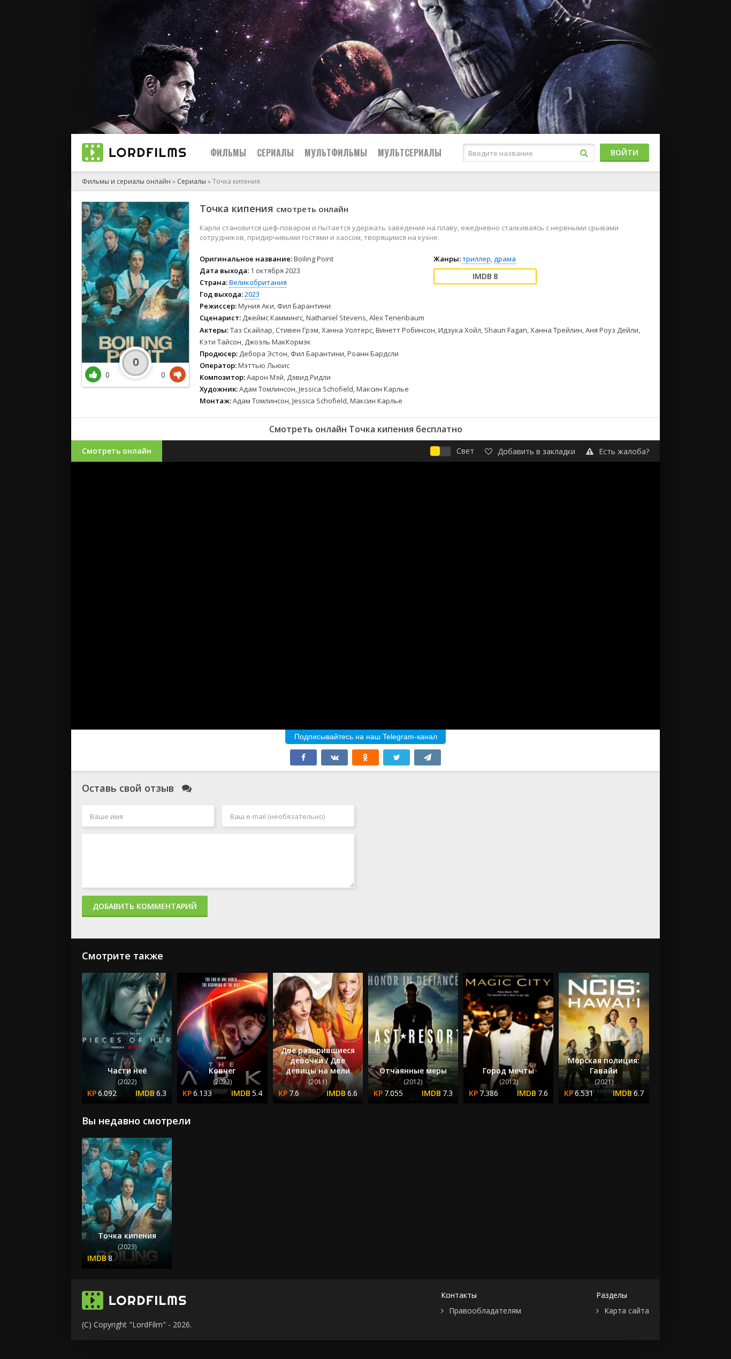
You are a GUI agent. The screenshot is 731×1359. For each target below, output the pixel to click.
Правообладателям (485, 1310)
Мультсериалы (409, 152)
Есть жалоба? (624, 451)
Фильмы (228, 152)
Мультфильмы (335, 152)
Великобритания (258, 282)
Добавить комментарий (145, 906)
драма (505, 259)
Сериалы (275, 152)
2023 (252, 294)
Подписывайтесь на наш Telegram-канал (365, 736)
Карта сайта (626, 1310)
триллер (476, 259)
